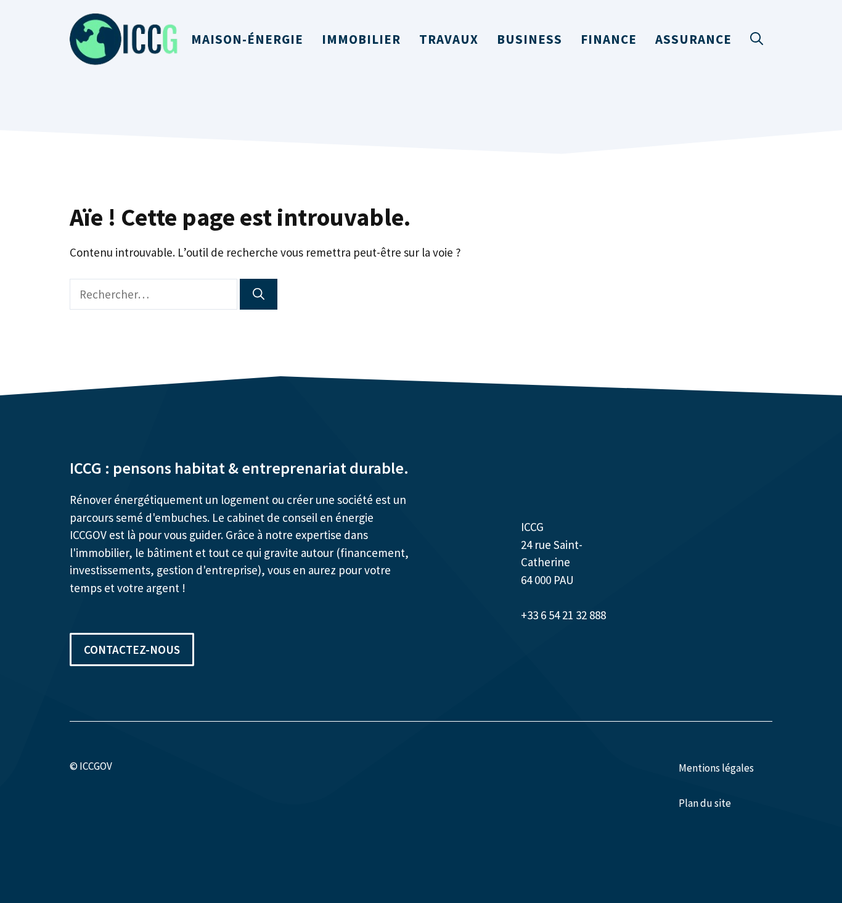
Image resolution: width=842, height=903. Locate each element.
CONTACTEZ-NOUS (132, 649)
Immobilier (361, 39)
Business (529, 39)
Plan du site (705, 803)
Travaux (448, 39)
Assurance (693, 39)
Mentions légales (716, 768)
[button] (756, 39)
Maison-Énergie (247, 39)
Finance (609, 39)
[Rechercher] (258, 294)
